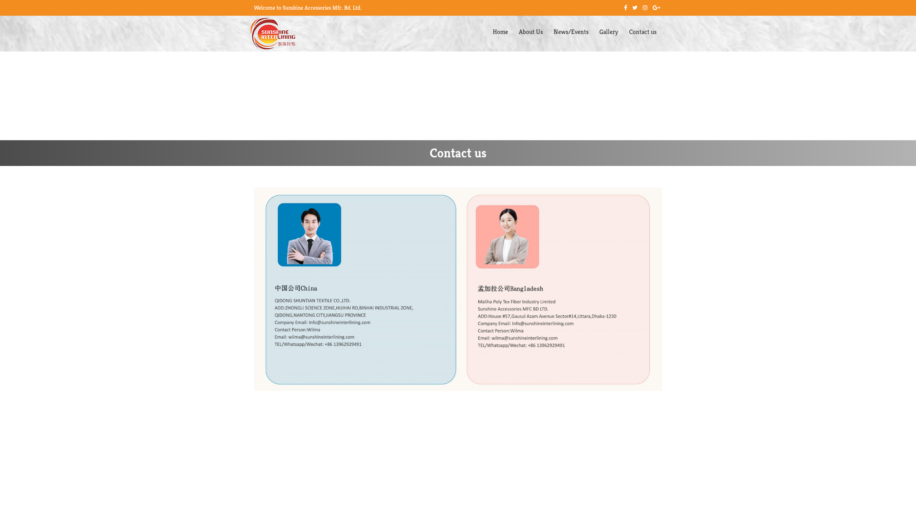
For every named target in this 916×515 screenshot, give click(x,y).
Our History (532, 73)
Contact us (643, 32)
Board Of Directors (541, 89)
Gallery (608, 32)
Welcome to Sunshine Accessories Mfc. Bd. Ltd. (307, 7)
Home (500, 32)
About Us (531, 32)
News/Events (571, 32)
